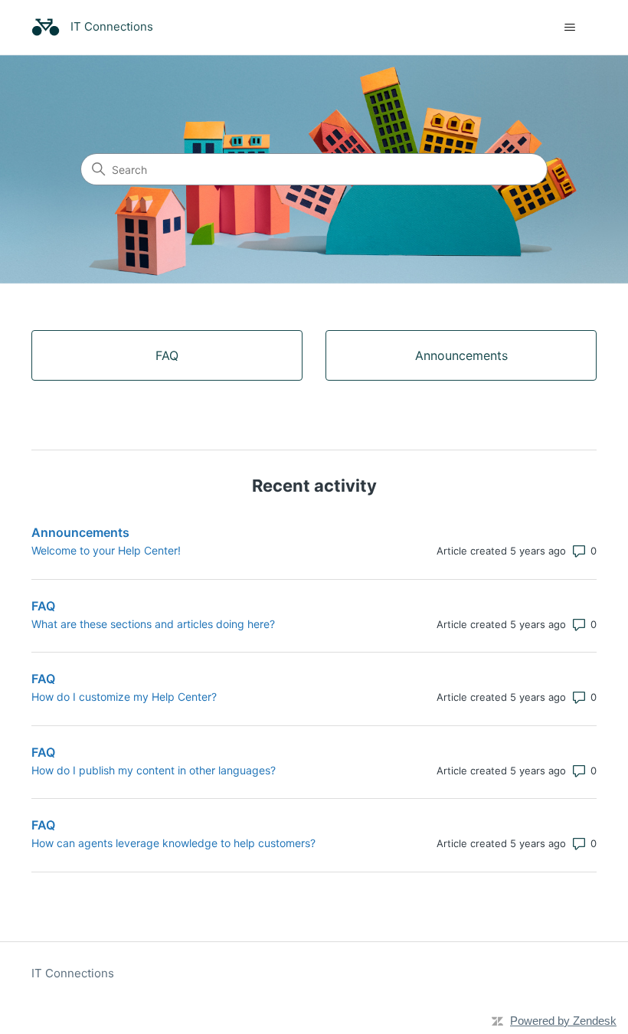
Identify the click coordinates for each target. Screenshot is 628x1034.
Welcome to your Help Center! (106, 550)
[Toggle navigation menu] (569, 27)
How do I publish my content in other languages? (153, 770)
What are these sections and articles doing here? (153, 623)
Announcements (80, 532)
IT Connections (72, 973)
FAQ (43, 606)
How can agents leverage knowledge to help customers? (173, 842)
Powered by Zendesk (563, 1020)
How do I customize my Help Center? (124, 696)
